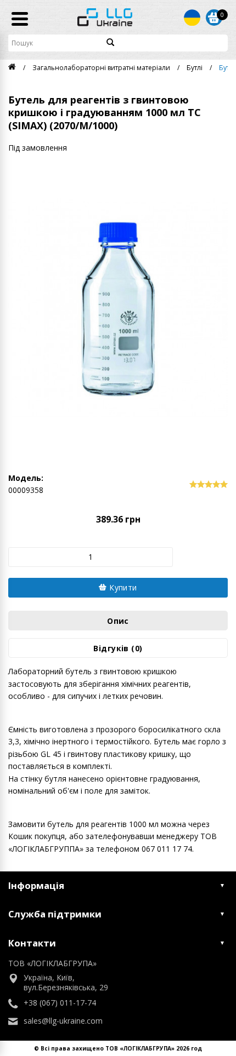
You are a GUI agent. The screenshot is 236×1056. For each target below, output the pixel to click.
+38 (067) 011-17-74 (60, 1003)
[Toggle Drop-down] (192, 17)
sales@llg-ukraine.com (63, 1021)
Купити (122, 587)
